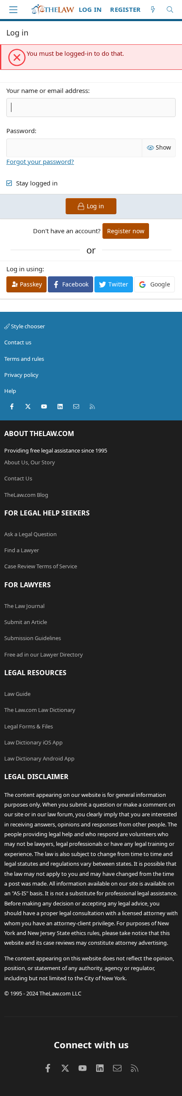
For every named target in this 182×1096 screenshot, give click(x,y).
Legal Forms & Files (28, 726)
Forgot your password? (40, 161)
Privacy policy (21, 375)
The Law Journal (24, 606)
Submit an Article (25, 622)
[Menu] (13, 10)
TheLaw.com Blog (26, 495)
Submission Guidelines (32, 638)
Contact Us (18, 478)
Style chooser (27, 326)
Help (10, 391)
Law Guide (17, 694)
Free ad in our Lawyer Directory (43, 654)
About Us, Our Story (29, 462)
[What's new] (153, 9)
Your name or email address (47, 90)
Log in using (24, 268)
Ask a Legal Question (30, 534)
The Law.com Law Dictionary (39, 710)
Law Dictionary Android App (39, 758)
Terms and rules (24, 359)
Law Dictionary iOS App (33, 742)
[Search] (170, 9)
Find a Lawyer (21, 550)
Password (20, 130)
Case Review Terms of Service (40, 566)
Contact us (17, 342)
